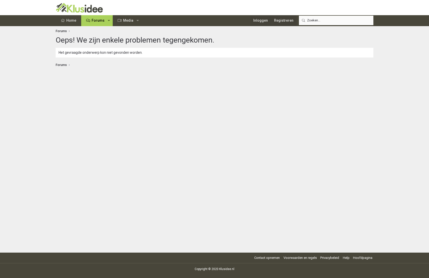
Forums (98, 20)
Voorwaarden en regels (300, 258)
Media (128, 20)
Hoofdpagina (362, 258)
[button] (109, 20)
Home (71, 20)
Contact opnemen (267, 258)
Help (346, 258)
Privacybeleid (329, 258)
